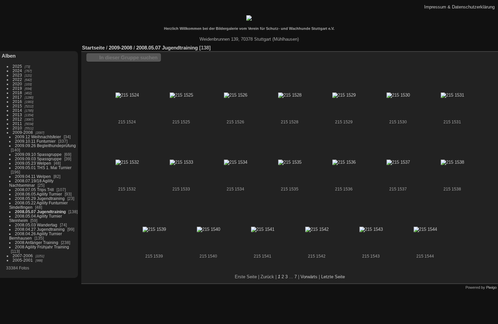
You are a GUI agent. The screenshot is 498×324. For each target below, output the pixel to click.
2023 (17, 75)
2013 (17, 115)
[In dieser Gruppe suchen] (464, 44)
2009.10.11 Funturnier (35, 141)
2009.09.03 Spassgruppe (38, 159)
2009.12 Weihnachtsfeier (38, 137)
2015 (17, 106)
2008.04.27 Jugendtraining (40, 229)
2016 (17, 101)
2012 (17, 119)
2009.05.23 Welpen (33, 163)
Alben (9, 56)
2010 (17, 128)
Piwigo (491, 287)
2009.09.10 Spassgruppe (38, 154)
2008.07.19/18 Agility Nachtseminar (31, 183)
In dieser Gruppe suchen (128, 57)
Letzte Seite (333, 276)
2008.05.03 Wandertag (36, 225)
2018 (17, 92)
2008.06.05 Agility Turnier (38, 194)
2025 (17, 66)
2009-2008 (23, 132)
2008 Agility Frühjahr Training (42, 247)
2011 (17, 123)
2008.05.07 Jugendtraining (40, 211)
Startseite (93, 47)
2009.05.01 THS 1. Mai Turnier (43, 167)
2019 (17, 88)
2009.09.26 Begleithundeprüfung (45, 145)
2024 (17, 70)
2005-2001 (23, 260)
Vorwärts (308, 276)
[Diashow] (493, 46)
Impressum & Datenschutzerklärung (459, 6)
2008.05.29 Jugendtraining (40, 198)
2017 (17, 97)
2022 (17, 79)
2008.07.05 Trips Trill (34, 189)
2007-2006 (23, 256)
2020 (17, 84)
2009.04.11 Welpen (33, 176)
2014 (17, 110)
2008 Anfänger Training (36, 242)
